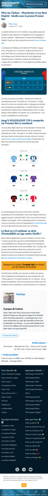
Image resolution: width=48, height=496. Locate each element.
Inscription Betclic (8, 449)
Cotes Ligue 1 (6, 382)
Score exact (28, 494)
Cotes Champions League (11, 374)
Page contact (6, 397)
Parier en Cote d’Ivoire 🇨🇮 (34, 434)
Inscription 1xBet (7, 426)
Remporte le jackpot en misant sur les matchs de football (24, 265)
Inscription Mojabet (8, 460)
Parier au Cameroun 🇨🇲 (34, 431)
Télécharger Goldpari (33, 412)
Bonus (12, 494)
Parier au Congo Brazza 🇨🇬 (35, 438)
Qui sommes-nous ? (8, 393)
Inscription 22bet (7, 437)
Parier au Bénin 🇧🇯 (32, 423)
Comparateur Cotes (8, 385)
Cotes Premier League (9, 378)
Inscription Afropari (8, 433)
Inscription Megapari (9, 445)
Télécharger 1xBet (32, 382)
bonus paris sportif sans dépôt (18, 139)
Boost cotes (36, 494)
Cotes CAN (5, 389)
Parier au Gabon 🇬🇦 (32, 446)
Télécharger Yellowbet (33, 385)
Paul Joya (20, 294)
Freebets (44, 494)
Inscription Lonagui (8, 430)
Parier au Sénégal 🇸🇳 (33, 457)
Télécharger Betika (32, 408)
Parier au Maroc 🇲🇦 (32, 454)
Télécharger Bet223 (32, 397)
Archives (4, 401)
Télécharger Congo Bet (33, 401)
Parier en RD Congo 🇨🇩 (33, 442)
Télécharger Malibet (32, 405)
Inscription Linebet (8, 441)
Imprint (4, 412)
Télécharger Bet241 (32, 378)
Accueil (4, 494)
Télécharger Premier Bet (34, 374)
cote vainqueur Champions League (18, 258)
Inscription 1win (7, 453)
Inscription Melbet (8, 456)
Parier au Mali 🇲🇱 (31, 450)
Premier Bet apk (40, 223)
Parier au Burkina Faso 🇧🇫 (35, 427)
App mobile (20, 494)
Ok (24, 485)
